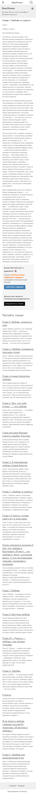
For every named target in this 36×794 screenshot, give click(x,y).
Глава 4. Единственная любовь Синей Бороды (15, 463)
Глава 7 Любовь (11, 590)
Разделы (21, 786)
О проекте (12, 786)
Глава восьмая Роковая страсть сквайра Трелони (16, 434)
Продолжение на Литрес (14, 304)
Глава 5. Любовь (11, 670)
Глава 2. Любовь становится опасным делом (18, 350)
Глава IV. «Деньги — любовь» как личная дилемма (14, 641)
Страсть (6, 694)
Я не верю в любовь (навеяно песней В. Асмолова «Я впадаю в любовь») (15, 725)
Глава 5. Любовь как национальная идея (13, 756)
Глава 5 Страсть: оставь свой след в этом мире (15, 517)
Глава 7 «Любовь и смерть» (17, 491)
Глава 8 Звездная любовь (16, 614)
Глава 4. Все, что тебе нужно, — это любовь (14, 404)
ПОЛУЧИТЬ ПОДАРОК (14, 287)
